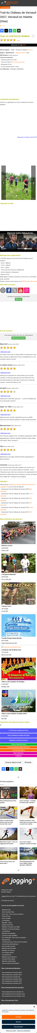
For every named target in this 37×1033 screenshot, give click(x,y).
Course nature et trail (13, 762)
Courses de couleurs (18, 750)
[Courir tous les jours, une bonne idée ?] (8, 853)
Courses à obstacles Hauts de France (18, 747)
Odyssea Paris (6, 939)
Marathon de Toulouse (8, 950)
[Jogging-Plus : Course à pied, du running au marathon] (11, 3)
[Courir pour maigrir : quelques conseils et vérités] (28, 834)
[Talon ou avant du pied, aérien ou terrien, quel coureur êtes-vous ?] (8, 812)
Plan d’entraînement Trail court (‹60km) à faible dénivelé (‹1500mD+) (27, 863)
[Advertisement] (18, 83)
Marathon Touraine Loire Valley (11, 927)
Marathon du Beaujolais (8, 933)
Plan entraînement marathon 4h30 (12, 972)
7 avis (18, 40)
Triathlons (18, 756)
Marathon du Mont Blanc (9, 961)
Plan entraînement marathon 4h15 (12, 974)
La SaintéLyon (6, 931)
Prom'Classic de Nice (8, 952)
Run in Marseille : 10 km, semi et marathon (14, 937)
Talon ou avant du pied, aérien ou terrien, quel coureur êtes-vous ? (6, 822)
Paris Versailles (6, 918)
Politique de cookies (11, 1030)
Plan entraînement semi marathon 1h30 (13, 996)
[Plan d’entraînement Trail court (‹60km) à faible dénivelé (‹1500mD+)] (28, 853)
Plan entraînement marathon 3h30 (12, 981)
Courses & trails (5, 7)
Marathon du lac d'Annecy (9, 957)
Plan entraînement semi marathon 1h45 (13, 994)
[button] (34, 1007)
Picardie (28, 762)
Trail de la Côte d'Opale (8, 959)
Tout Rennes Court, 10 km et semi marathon (14, 942)
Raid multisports (19, 753)
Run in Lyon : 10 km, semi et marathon (12, 914)
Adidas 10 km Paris (7, 925)
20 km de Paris (6, 916)
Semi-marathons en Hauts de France (18, 735)
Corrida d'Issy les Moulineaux (10, 944)
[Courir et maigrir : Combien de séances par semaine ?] (28, 793)
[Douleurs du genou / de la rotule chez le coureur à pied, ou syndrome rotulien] (28, 812)
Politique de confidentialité (23, 1030)
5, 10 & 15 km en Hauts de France (18, 730)
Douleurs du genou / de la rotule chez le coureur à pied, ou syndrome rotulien (28, 822)
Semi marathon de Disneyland (10, 963)
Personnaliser (18, 1027)
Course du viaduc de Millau (9, 935)
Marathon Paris (6, 910)
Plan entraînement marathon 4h (11, 977)
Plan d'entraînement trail (18, 62)
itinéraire (30, 50)
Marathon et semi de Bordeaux (11, 929)
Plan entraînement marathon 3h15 (12, 983)
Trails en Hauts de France (18, 744)
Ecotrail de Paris (6, 954)
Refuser (18, 1022)
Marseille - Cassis (7, 922)
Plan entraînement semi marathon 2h (12, 992)
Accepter (18, 1017)
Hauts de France (20, 52)
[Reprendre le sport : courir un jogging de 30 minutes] (8, 834)
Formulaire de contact (7, 900)
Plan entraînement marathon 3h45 (12, 979)
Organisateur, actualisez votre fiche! (26, 137)
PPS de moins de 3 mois (29, 281)
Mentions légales (6, 892)
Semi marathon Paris (8, 912)
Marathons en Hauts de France (18, 740)
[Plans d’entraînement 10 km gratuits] (8, 793)
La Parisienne (6, 920)
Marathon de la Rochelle (9, 948)
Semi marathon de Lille (8, 946)
